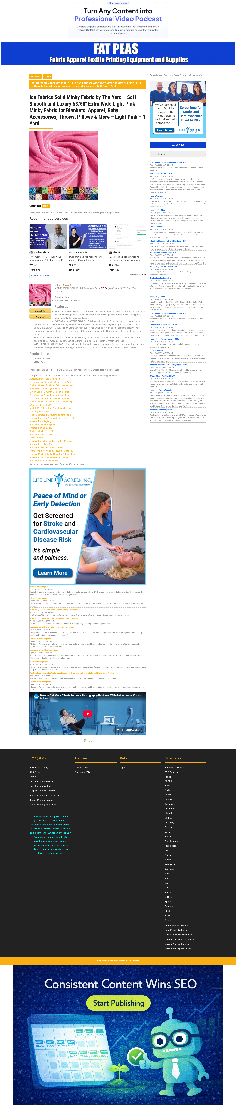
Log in (123, 767)
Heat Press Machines (41, 786)
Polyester (170, 911)
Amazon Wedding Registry (42, 424)
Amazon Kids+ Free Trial (41, 444)
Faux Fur (169, 836)
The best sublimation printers (161, 278)
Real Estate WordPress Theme (111, 960)
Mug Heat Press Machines (43, 790)
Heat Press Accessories (42, 781)
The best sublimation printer (40, 639)
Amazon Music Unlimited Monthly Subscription (52, 454)
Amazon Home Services (41, 434)
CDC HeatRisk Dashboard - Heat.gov (164, 174)
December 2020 (83, 772)
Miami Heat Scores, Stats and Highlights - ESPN (168, 241)
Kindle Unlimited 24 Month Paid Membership (51, 385)
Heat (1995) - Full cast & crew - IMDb (164, 267)
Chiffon (168, 818)
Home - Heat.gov (156, 227)
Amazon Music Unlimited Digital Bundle (49, 457)
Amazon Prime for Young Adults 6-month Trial (52, 418)
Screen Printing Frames (42, 800)
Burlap (168, 790)
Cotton (168, 827)
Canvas (168, 799)
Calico (168, 795)
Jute (167, 873)
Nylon (168, 901)
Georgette (170, 864)
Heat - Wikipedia (156, 196)
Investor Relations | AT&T (40, 587)
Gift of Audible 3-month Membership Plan (50, 392)
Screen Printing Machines (43, 804)
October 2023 (81, 767)
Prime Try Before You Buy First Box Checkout (51, 451)
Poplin (168, 915)
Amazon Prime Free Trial (41, 428)
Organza (169, 906)
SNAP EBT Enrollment (40, 405)
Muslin (168, 897)
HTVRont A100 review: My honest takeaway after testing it (53, 627)
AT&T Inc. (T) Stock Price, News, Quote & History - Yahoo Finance (55, 610)
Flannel (168, 855)
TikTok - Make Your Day (39, 598)
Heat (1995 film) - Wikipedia (161, 390)
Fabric (33, 777)
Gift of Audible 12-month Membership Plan (50, 382)
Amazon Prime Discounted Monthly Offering (51, 441)
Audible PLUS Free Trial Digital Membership (50, 408)
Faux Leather (171, 841)
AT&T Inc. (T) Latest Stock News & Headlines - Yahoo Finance (54, 618)
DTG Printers (36, 772)
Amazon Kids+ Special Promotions (46, 447)
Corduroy (169, 822)
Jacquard (169, 869)
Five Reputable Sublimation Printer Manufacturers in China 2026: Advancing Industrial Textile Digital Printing (72, 673)
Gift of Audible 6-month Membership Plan (50, 395)
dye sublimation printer (39, 662)
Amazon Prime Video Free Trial (44, 460)
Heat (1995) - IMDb (157, 210)
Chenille (169, 813)
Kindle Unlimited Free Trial (42, 431)
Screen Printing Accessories (44, 795)
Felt (167, 850)
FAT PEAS (36, 76)
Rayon (168, 920)
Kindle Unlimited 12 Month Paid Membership (51, 401)
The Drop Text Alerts (39, 411)
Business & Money (39, 767)
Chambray (170, 808)
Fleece (168, 860)
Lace (167, 883)
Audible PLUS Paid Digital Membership (48, 388)
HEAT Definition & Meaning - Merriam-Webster (168, 162)
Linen (167, 887)
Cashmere (170, 804)
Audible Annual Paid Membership (46, 378)
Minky (48, 76)
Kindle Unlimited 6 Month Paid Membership (50, 415)
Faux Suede (170, 846)
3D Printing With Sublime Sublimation (44, 650)
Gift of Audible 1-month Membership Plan (50, 398)
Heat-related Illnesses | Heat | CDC (163, 252)
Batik (167, 785)
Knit (167, 878)
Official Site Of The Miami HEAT (162, 376)
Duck (167, 832)
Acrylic (168, 781)
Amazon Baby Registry (40, 421)
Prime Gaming (36, 437)
